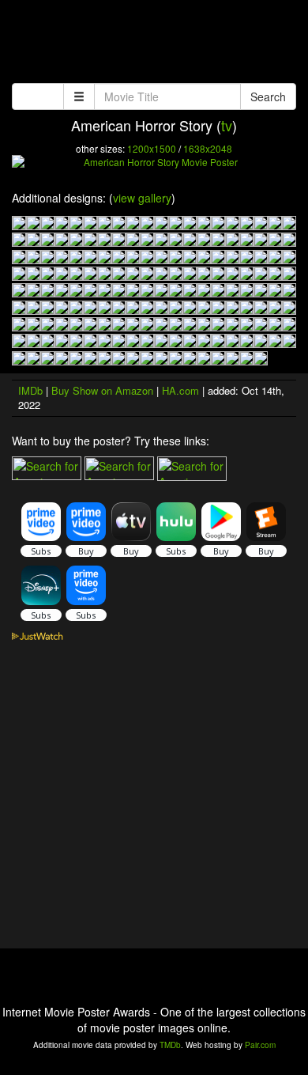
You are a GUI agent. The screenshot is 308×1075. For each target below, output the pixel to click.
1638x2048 (207, 148)
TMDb (170, 1044)
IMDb (30, 390)
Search (268, 96)
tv (226, 125)
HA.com (180, 390)
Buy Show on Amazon (102, 390)
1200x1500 (151, 148)
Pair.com (260, 1044)
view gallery (142, 198)
